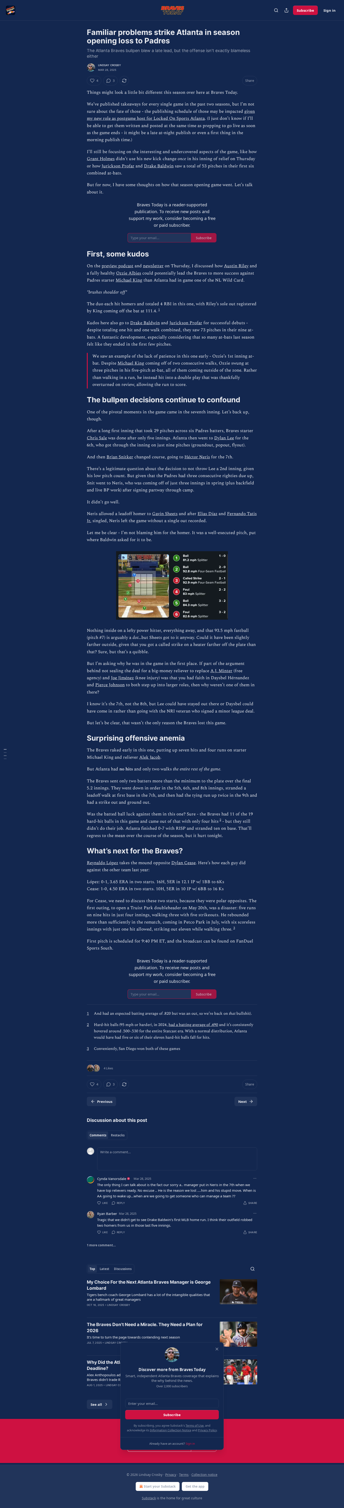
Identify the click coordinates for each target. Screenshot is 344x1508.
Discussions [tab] (123, 1269)
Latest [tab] (104, 1269)
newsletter (153, 266)
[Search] (276, 10)
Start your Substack (160, 1486)
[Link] (80, 254)
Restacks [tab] (117, 1135)
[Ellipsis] (255, 1178)
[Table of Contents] (5, 754)
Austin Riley (236, 266)
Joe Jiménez (122, 678)
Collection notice (204, 1474)
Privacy (170, 1474)
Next (242, 1101)
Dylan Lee (224, 438)
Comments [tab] (98, 1135)
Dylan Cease (183, 863)
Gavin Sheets (165, 513)
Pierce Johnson (110, 685)
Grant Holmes (101, 158)
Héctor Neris (197, 457)
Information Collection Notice (170, 1430)
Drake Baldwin (159, 166)
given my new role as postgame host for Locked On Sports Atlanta (171, 115)
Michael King (129, 280)
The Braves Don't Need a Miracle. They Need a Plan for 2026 (145, 1327)
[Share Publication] (286, 10)
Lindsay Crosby (109, 65)
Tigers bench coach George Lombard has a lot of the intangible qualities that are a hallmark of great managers (148, 1297)
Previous (104, 1101)
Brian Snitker (119, 457)
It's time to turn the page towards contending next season (133, 1337)
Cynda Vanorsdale (111, 1178)
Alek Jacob (149, 757)
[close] (217, 1349)
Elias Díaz (207, 513)
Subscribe (305, 10)
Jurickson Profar (118, 166)
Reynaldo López (102, 863)
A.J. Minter (221, 670)
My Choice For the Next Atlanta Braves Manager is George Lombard (149, 1285)
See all (96, 1404)
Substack (149, 1498)
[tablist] (107, 1135)
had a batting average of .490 (193, 1025)
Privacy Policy (207, 1430)
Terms (184, 1474)
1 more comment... (101, 1245)
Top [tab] (92, 1269)
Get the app (195, 1486)
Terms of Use (195, 1425)
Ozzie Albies (128, 273)
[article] (172, 1296)
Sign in (329, 10)
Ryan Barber (107, 1213)
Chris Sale (97, 438)
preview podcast (117, 266)
